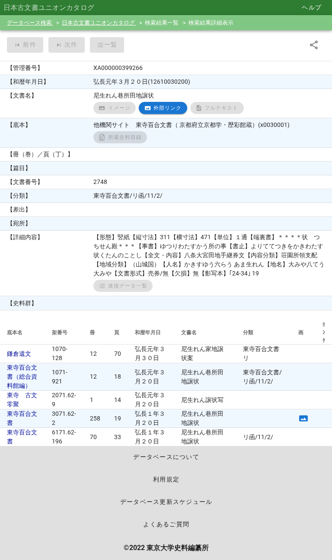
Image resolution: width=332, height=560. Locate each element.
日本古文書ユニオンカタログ (99, 22)
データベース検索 (30, 22)
